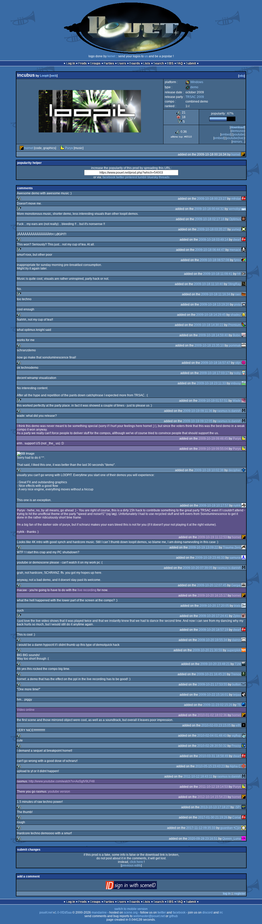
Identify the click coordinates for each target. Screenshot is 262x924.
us (146, 56)
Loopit (44, 75)
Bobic (237, 335)
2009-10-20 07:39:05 (197, 568)
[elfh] (244, 725)
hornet (28, 148)
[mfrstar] (244, 198)
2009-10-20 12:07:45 (211, 585)
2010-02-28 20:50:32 (212, 746)
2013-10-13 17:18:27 (215, 807)
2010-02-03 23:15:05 (216, 725)
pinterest (131, 177)
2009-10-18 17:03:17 (214, 373)
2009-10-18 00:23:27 (211, 198)
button (236, 684)
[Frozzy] (244, 746)
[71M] (244, 664)
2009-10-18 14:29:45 (211, 315)
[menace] (244, 250)
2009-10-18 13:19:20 (214, 304)
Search (158, 63)
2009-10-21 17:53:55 (212, 684)
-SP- (238, 807)
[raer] (244, 294)
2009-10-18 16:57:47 (215, 363)
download (237, 127)
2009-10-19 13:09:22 (203, 547)
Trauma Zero (232, 547)
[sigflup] (244, 735)
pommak (235, 345)
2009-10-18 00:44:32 (209, 209)
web (54, 75)
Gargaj (236, 585)
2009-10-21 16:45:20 (211, 674)
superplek (234, 650)
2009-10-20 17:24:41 (213, 616)
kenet (111, 56)
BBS (170, 63)
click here (136, 862)
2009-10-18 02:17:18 (209, 219)
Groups (95, 63)
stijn (238, 363)
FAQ (180, 63)
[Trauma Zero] (244, 547)
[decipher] (244, 470)
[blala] (244, 605)
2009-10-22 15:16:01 (213, 694)
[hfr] (244, 274)
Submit (191, 63)
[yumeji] (244, 229)
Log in (70, 63)
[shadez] (244, 315)
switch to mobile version (131, 909)
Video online (26, 710)
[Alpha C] (244, 766)
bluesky (152, 177)
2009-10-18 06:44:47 (210, 250)
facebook (109, 177)
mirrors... (238, 141)
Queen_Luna (231, 838)
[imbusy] (244, 383)
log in (227, 893)
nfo (241, 76)
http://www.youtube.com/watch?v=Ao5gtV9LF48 (62, 781)
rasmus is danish (229, 411)
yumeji (236, 229)
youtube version (59, 791)
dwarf (237, 239)
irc (221, 912)
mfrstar (236, 198)
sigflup (236, 735)
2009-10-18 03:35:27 (212, 229)
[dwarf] (244, 239)
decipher (234, 470)
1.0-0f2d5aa (63, 912)
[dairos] (244, 640)
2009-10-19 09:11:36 (197, 411)
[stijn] (244, 363)
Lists (146, 63)
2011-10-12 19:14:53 (213, 786)
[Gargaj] (244, 585)
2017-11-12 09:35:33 (200, 828)
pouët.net (45, 912)
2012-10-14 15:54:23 (212, 797)
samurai (235, 557)
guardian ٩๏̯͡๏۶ (230, 828)
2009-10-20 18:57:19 (213, 630)
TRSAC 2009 (194, 97)
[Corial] (244, 817)
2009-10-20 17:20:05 (214, 605)
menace (235, 250)
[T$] (244, 705)
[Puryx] (62, 148)
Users (121, 63)
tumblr (142, 177)
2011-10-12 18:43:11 (197, 776)
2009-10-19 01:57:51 (213, 400)
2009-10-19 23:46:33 (210, 557)
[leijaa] (244, 694)
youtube (238, 134)
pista (237, 304)
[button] (244, 684)
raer (238, 294)
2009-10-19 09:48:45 (213, 438)
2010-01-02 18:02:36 (212, 715)
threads (164, 177)
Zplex (237, 616)
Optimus (235, 219)
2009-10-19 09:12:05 (197, 421)
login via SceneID (140, 886)
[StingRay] (244, 284)
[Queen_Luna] (244, 838)
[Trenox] (244, 674)
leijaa (237, 694)
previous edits (131, 865)
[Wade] (244, 400)
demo (191, 87)
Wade (237, 400)
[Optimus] (244, 219)
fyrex (237, 260)
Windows (194, 82)
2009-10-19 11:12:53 (212, 537)
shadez (236, 315)
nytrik (237, 505)
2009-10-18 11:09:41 (217, 274)
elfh (238, 725)
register (240, 893)
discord (207, 912)
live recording (87, 590)
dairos (236, 640)
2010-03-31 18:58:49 (213, 756)
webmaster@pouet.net (149, 916)
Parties (109, 63)
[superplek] (244, 650)
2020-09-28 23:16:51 (202, 838)
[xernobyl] (244, 209)
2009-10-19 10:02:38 (209, 470)
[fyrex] (244, 260)
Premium (234, 325)
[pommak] (244, 345)
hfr (239, 274)
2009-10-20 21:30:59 (207, 650)
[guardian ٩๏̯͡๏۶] (244, 828)
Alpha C (235, 766)
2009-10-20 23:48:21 (215, 664)
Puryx (69, 148)
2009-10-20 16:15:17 (212, 595)
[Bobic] (244, 335)
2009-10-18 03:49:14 (213, 239)
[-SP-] (244, 807)
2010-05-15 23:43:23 (210, 766)
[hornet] (21, 148)
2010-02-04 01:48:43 (212, 735)
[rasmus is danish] (244, 411)
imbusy (236, 383)
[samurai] (244, 557)
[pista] (244, 304)
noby (237, 373)
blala (237, 605)
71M (238, 664)
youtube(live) (235, 138)
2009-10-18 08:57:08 (214, 260)
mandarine (99, 912)
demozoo (237, 131)
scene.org (131, 912)
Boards (134, 63)
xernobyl (235, 209)
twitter (120, 177)
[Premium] (244, 325)
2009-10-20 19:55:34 (212, 640)
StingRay (234, 284)
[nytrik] (244, 505)
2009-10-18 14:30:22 (208, 325)
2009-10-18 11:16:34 (215, 294)
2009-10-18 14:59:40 (213, 335)
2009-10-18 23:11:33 (211, 383)
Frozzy (236, 746)
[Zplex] (244, 616)
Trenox (236, 674)
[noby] (244, 373)
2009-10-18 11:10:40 (208, 284)
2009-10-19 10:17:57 (213, 505)
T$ (239, 705)
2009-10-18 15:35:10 (209, 345)
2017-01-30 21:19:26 (212, 817)
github (173, 916)
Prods (82, 63)
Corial (236, 817)
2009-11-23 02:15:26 (217, 705)
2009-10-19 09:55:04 (213, 448)
